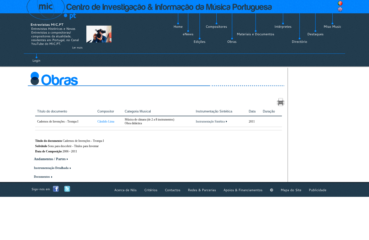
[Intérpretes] (283, 27)
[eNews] (188, 34)
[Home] (178, 27)
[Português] (340, 3)
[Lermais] (77, 47)
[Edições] (200, 42)
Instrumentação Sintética (210, 121)
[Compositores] (216, 27)
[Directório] (299, 42)
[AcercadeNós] (125, 190)
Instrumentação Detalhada (51, 168)
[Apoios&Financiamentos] (243, 190)
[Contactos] (172, 190)
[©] (271, 190)
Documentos (42, 176)
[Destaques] (315, 34)
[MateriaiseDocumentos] (255, 34)
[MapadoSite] (291, 190)
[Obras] (232, 42)
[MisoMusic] (332, 27)
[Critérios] (150, 190)
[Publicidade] (317, 190)
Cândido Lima (105, 121)
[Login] (36, 57)
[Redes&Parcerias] (202, 190)
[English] (340, 9)
